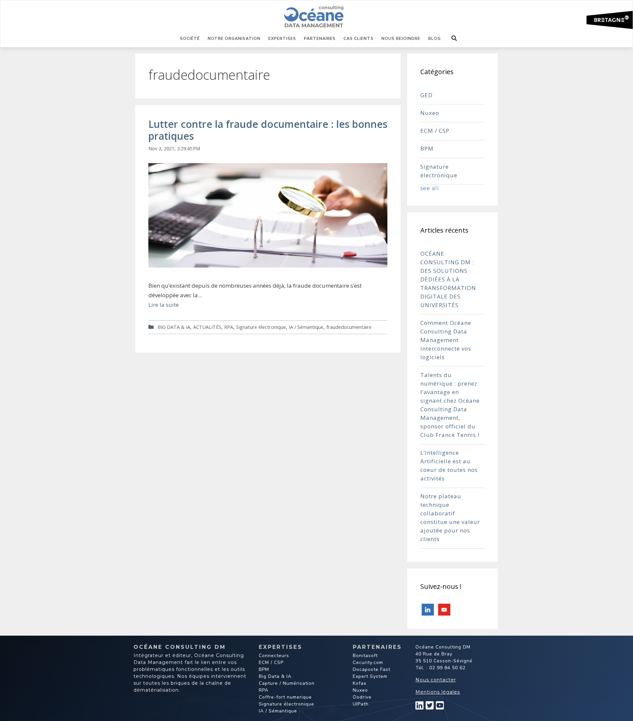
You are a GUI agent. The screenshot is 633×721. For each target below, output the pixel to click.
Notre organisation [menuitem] (234, 38)
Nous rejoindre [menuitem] (400, 38)
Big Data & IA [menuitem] (275, 676)
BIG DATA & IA (174, 327)
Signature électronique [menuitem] (286, 704)
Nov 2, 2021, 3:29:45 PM (174, 148)
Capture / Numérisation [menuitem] (287, 683)
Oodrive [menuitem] (362, 697)
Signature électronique (261, 327)
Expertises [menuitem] (282, 38)
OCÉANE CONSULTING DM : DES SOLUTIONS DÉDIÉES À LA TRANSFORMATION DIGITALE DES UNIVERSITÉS (448, 279)
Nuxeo (429, 113)
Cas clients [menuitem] (359, 38)
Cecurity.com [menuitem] (368, 662)
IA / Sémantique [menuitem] (278, 711)
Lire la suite (163, 304)
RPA (228, 327)
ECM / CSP (434, 130)
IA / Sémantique (306, 327)
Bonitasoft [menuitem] (365, 655)
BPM (427, 148)
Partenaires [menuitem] (320, 38)
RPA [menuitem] (263, 690)
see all (429, 188)
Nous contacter (435, 680)
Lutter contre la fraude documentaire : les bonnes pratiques (267, 130)
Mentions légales (437, 692)
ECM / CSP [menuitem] (271, 662)
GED (426, 95)
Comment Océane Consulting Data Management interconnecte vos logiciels (445, 340)
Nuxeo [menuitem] (360, 690)
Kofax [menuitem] (359, 683)
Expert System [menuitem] (370, 676)
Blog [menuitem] (434, 38)
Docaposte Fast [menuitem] (371, 669)
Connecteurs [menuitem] (274, 655)
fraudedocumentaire (349, 327)
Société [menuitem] (190, 38)
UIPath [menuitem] (361, 704)
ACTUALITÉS (207, 327)
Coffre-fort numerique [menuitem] (285, 697)
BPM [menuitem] (264, 669)
